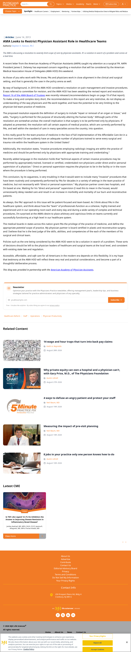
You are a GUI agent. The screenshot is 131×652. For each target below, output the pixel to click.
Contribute (65, 562)
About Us (65, 556)
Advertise (65, 559)
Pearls (88, 4)
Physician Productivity (52, 316)
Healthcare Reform (12, 316)
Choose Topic (10, 11)
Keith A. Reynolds (54, 346)
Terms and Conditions (65, 574)
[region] (65, 642)
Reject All (98, 643)
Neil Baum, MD (53, 402)
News (69, 632)
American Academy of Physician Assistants (72, 269)
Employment (55, 11)
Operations (35, 316)
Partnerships (75, 11)
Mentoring (65, 11)
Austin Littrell (52, 378)
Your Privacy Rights (65, 580)
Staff (25, 316)
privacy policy (54, 305)
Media (69, 4)
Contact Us (65, 565)
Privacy (65, 571)
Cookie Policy (28, 649)
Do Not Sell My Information (65, 577)
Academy (80, 4)
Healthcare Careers (41, 11)
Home (48, 632)
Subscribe (115, 300)
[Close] (127, 642)
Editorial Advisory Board (65, 568)
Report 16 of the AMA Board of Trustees (24, 95)
